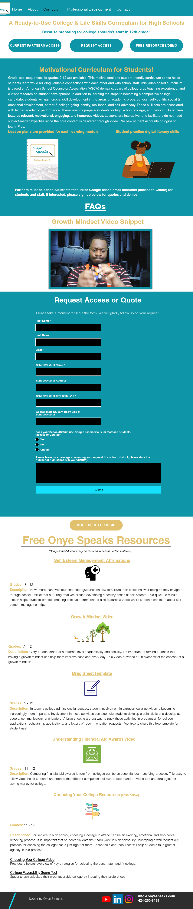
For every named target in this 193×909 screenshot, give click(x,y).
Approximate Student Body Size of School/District (58, 413)
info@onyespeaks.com (156, 896)
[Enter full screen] (145, 281)
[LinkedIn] (118, 899)
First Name (42, 320)
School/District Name (49, 365)
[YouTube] (106, 899)
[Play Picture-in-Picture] (138, 281)
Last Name (42, 335)
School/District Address (51, 380)
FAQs (95, 206)
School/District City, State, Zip (55, 396)
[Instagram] (129, 899)
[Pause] (55, 281)
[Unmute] (61, 281)
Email (39, 350)
